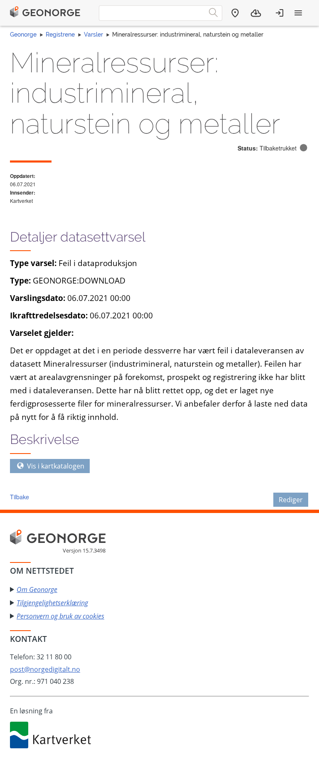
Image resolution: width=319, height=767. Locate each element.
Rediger (291, 499)
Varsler (93, 34)
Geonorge (23, 34)
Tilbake (19, 497)
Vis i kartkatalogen (54, 466)
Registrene (60, 34)
